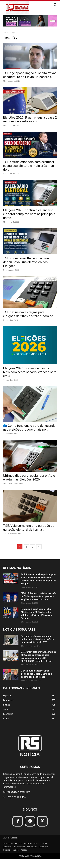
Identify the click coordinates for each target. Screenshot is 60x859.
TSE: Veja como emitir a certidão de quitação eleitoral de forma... (28, 527)
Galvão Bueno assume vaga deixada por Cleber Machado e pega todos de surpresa (36, 674)
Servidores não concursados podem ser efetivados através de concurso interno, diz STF (37, 639)
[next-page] (39, 546)
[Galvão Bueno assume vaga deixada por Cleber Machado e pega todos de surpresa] (10, 674)
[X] (42, 821)
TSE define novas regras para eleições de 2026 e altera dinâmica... (29, 314)
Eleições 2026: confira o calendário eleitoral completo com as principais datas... (29, 214)
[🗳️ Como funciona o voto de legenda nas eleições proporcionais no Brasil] (30, 404)
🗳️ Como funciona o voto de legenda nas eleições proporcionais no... (29, 427)
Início (5, 32)
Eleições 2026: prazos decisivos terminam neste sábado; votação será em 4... (29, 372)
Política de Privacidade (30, 856)
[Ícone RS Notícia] (17, 7)
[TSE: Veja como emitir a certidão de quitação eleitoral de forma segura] (30, 506)
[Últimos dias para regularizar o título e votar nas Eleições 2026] (30, 456)
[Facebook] (17, 821)
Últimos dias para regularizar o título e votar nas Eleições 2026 (29, 477)
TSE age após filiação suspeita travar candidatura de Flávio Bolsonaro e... (29, 75)
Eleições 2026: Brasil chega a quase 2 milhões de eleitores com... (30, 119)
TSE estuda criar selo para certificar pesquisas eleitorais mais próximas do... (28, 165)
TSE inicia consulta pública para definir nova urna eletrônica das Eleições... (26, 262)
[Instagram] (30, 821)
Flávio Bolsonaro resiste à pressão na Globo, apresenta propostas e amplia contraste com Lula (38, 596)
